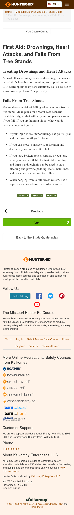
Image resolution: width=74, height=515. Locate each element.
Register (20, 346)
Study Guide (55, 11)
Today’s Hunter (50, 346)
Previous (37, 211)
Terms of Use (37, 506)
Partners (33, 346)
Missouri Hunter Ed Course (30, 11)
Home (8, 11)
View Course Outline (37, 31)
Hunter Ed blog (20, 296)
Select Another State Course (42, 339)
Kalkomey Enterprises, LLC (45, 476)
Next (37, 222)
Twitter (50, 296)
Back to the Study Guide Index (37, 237)
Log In (19, 339)
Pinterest (62, 296)
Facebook (39, 296)
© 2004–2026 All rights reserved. (22, 503)
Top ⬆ (8, 339)
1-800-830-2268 (11, 449)
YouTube (37, 304)
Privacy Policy (56, 503)
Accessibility (43, 503)
